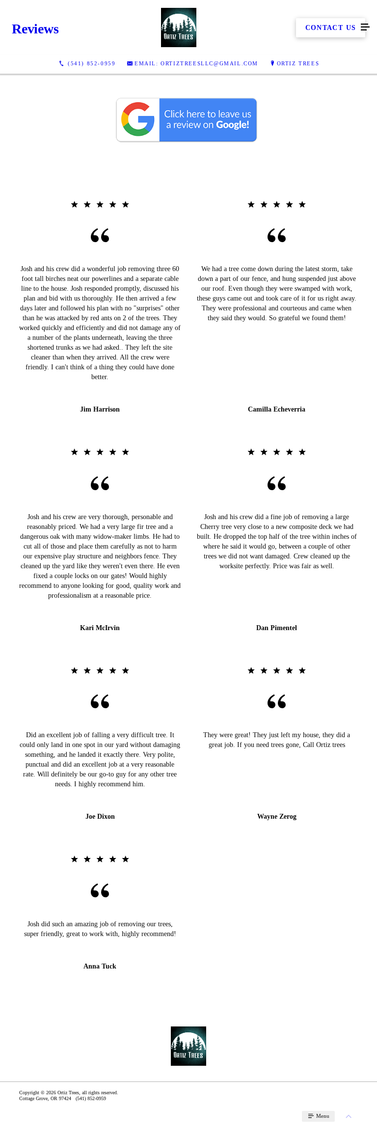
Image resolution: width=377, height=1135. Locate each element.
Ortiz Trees (298, 63)
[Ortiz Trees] (178, 27)
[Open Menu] (365, 27)
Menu (322, 1116)
